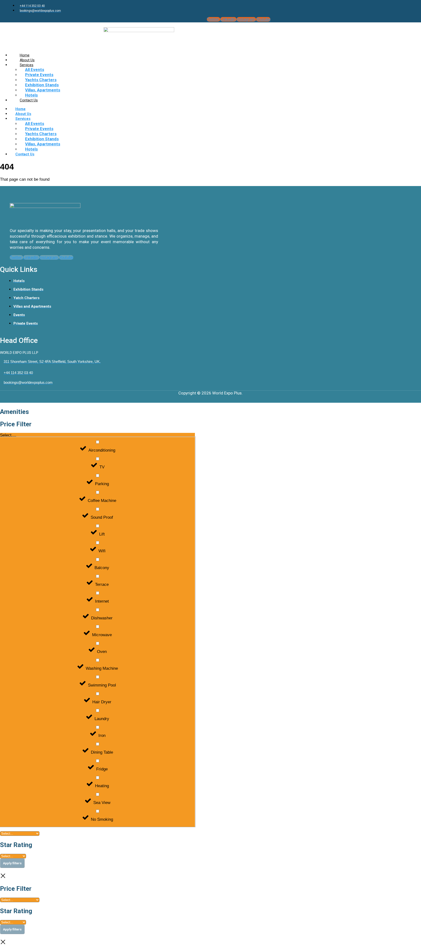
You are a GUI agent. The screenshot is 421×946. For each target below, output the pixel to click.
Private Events (39, 74)
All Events (34, 69)
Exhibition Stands (42, 84)
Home (20, 109)
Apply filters (12, 863)
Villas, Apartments (42, 90)
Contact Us (29, 100)
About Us (23, 114)
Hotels (31, 149)
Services (26, 65)
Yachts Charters (41, 79)
